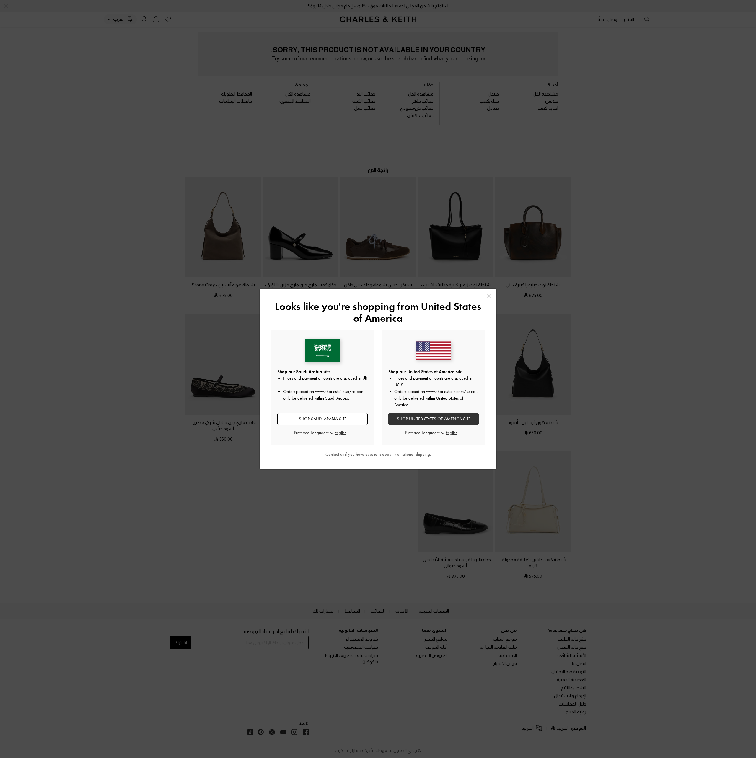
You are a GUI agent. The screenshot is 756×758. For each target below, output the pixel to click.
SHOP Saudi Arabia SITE (322, 418)
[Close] (489, 296)
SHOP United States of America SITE (433, 418)
